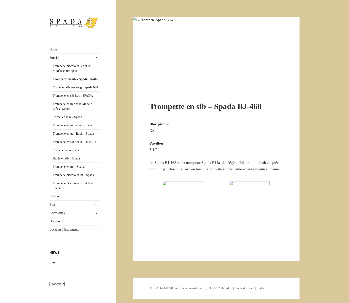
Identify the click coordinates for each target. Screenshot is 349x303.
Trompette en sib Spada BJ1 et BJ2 (75, 142)
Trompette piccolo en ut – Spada (73, 175)
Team (250, 288)
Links (260, 288)
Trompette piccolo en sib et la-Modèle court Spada (72, 68)
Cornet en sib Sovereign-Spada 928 (75, 87)
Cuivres (54, 196)
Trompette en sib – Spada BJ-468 (75, 79)
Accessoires (57, 213)
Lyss (52, 262)
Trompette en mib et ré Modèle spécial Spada (72, 106)
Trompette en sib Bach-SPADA (73, 95)
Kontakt (240, 288)
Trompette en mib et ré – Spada (73, 125)
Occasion (55, 221)
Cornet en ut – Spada (66, 150)
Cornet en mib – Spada (67, 117)
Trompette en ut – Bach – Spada (73, 133)
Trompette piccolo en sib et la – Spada (73, 185)
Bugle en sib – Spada (66, 158)
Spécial (54, 57)
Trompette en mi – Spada (69, 166)
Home (53, 49)
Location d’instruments (64, 229)
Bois (52, 204)
